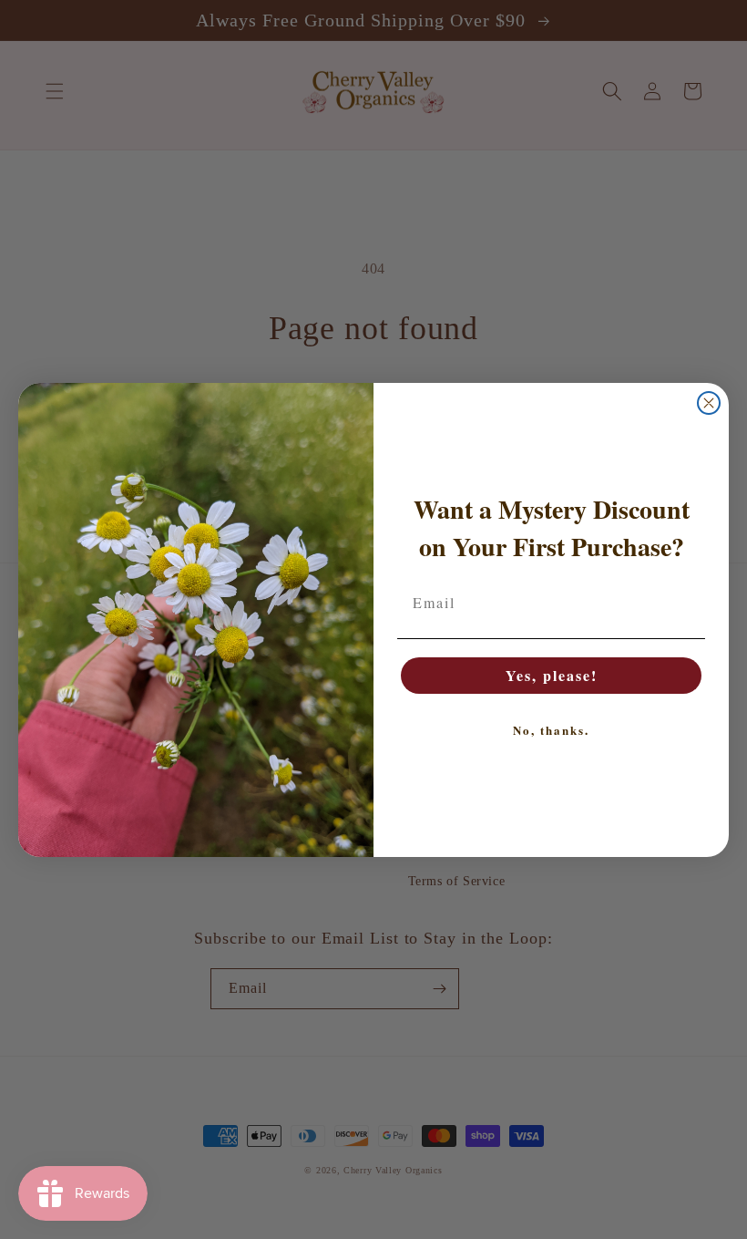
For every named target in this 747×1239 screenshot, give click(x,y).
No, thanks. (551, 729)
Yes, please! (552, 675)
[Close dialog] (709, 403)
